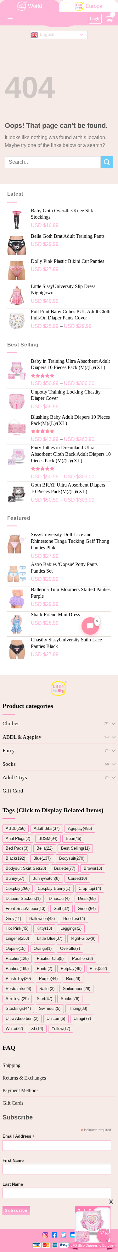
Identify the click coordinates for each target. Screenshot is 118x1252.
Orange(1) (43, 948)
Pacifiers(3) (82, 958)
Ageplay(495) (80, 828)
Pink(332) (98, 968)
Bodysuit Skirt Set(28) (26, 868)
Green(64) (87, 908)
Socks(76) (70, 998)
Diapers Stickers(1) (23, 898)
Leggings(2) (70, 928)
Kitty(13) (44, 928)
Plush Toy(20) (18, 978)
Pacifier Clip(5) (50, 958)
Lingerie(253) (17, 938)
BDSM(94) (47, 838)
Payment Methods (20, 1090)
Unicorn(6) (56, 1018)
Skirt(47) (44, 998)
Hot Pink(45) (17, 928)
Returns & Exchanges (24, 1078)
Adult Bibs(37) (46, 828)
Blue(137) (42, 858)
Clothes (11, 724)
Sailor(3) (46, 988)
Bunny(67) (15, 878)
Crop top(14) (90, 888)
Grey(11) (13, 918)
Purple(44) (48, 978)
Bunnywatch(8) (45, 878)
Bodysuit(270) (71, 858)
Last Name (13, 1184)
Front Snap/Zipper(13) (25, 908)
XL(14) (37, 1028)
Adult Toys (15, 778)
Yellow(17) (61, 1028)
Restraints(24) (18, 988)
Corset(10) (77, 878)
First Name (13, 1160)
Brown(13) (93, 868)
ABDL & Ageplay (22, 737)
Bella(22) (45, 848)
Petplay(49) (71, 968)
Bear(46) (73, 838)
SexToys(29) (17, 998)
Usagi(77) (82, 1018)
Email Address (19, 1136)
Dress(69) (87, 898)
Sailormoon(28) (76, 988)
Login (95, 18)
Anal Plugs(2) (18, 838)
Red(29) (73, 978)
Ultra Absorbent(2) (22, 1018)
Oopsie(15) (15, 948)
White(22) (14, 1028)
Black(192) (15, 858)
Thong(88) (78, 1008)
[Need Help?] (90, 626)
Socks (9, 764)
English (46, 34)
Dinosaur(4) (59, 898)
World (35, 6)
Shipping (11, 1065)
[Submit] (107, 162)
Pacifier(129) (17, 958)
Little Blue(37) (49, 938)
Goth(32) (61, 908)
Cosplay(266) (18, 888)
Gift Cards (13, 1103)
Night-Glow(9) (83, 938)
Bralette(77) (64, 868)
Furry (9, 751)
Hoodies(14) (74, 918)
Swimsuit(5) (49, 1008)
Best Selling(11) (75, 848)
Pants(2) (44, 968)
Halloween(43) (42, 918)
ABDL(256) (15, 828)
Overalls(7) (70, 948)
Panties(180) (17, 968)
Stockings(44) (18, 1008)
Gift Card (13, 791)
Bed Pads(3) (17, 848)
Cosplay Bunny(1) (54, 888)
